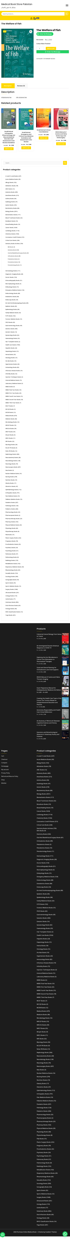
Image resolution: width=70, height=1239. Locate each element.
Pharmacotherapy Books (12, 518)
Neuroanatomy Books (11, 457)
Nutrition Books (10, 480)
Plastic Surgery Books (11, 538)
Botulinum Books (10, 221)
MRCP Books (9, 432)
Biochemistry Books (11, 208)
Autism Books (9, 205)
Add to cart (51, 48)
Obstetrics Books (10, 486)
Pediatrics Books (10, 509)
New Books (8, 470)
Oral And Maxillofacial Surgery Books (17, 253)
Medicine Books (9, 419)
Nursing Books (9, 476)
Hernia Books (9, 354)
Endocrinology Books (11, 293)
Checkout (4, 759)
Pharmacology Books (11, 512)
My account (5, 769)
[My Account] (31, 18)
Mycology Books (10, 444)
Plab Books (8, 534)
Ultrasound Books (10, 592)
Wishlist (3, 783)
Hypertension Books (11, 364)
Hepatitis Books (9, 348)
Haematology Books (11, 338)
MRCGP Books (9, 425)
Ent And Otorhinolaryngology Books (15, 303)
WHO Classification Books (12, 612)
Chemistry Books (10, 234)
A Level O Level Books (11, 176)
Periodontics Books (13, 262)
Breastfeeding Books (11, 224)
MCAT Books (9, 406)
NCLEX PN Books (10, 448)
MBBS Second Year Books (12, 399)
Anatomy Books (10, 192)
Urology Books (9, 596)
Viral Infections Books (11, 605)
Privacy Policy (5, 773)
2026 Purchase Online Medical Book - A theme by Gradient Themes (35, 1232)
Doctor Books (9, 277)
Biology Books (9, 211)
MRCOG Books (9, 428)
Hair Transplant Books (11, 341)
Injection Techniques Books (13, 377)
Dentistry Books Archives (12, 243)
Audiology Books (10, 202)
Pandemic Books (10, 502)
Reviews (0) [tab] (21, 86)
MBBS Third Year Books (12, 403)
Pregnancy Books (10, 541)
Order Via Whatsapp (53, 52)
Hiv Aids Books (9, 361)
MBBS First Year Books (12, 393)
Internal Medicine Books (12, 380)
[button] (30, 31)
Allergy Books (9, 182)
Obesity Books (9, 483)
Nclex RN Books (10, 451)
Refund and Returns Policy (9, 776)
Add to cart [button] (8, 149)
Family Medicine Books (11, 312)
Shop (3, 780)
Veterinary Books (49, 58)
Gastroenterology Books (12, 325)
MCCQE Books (9, 409)
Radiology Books (10, 560)
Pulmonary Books (10, 554)
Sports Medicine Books (11, 586)
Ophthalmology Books (11, 489)
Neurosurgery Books (11, 467)
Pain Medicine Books (11, 496)
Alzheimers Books (10, 186)
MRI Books (8, 441)
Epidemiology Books (11, 309)
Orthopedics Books (10, 493)
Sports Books (9, 583)
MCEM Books (9, 412)
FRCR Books (8, 322)
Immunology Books (11, 367)
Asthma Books (9, 198)
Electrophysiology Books (12, 284)
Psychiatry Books (10, 547)
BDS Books (10, 247)
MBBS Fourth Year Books (12, 396)
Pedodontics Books (13, 259)
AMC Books (8, 189)
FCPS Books (8, 316)
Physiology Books (10, 528)
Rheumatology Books (11, 570)
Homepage (4, 766)
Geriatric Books (9, 332)
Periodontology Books (13, 265)
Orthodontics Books (13, 256)
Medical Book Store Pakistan (16, 4)
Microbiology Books (11, 422)
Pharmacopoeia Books (11, 515)
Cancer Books (9, 227)
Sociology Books (10, 576)
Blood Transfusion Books (12, 218)
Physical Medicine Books (12, 525)
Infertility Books (10, 374)
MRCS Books (9, 438)
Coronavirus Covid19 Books (13, 237)
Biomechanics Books (11, 214)
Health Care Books (10, 345)
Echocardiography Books (12, 280)
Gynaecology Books (11, 335)
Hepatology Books (10, 351)
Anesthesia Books (10, 195)
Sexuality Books (9, 573)
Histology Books (10, 357)
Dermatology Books (11, 271)
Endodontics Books (10, 296)
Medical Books (9, 415)
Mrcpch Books (9, 435)
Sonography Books (10, 579)
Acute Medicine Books (11, 179)
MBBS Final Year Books (12, 390)
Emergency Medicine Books (13, 290)
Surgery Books (9, 589)
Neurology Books (10, 464)
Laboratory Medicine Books (13, 383)
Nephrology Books (10, 454)
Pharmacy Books (10, 522)
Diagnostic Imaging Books (12, 274)
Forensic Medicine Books (12, 319)
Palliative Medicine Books (12, 499)
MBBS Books (9, 386)
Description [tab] (8, 86)
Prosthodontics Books (11, 544)
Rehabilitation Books (11, 563)
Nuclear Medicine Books (12, 473)
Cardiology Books (10, 231)
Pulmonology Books (11, 557)
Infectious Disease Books (12, 370)
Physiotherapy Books (11, 531)
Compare (4, 763)
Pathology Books (10, 505)
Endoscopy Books (10, 300)
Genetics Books (9, 329)
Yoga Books (8, 615)
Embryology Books (10, 287)
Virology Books (9, 608)
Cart (2, 756)
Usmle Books (9, 599)
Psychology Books (10, 551)
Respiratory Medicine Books (13, 567)
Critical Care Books (10, 240)
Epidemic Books (9, 306)
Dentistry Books (12, 250)
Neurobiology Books (11, 460)
